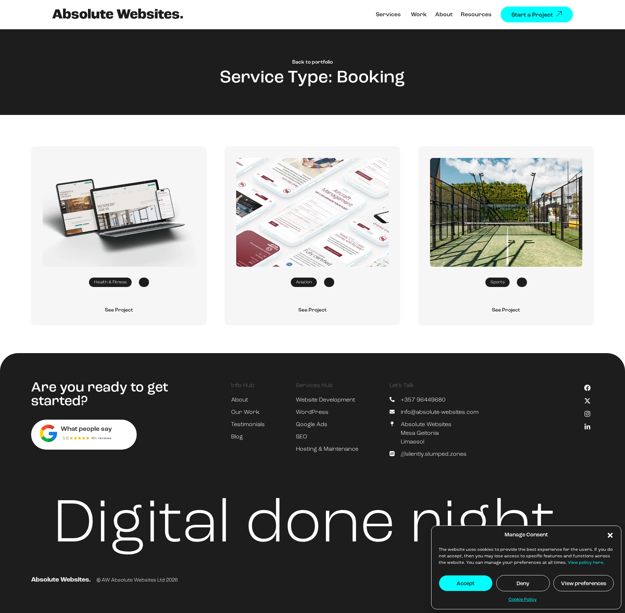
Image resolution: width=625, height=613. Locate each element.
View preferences (583, 584)
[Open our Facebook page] (587, 387)
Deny (523, 584)
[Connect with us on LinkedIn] (587, 426)
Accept (465, 584)
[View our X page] (587, 400)
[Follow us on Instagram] (587, 413)
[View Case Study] (119, 212)
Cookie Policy (523, 599)
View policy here (585, 563)
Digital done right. (312, 525)
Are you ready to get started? (99, 395)
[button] (610, 535)
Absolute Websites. (118, 15)
